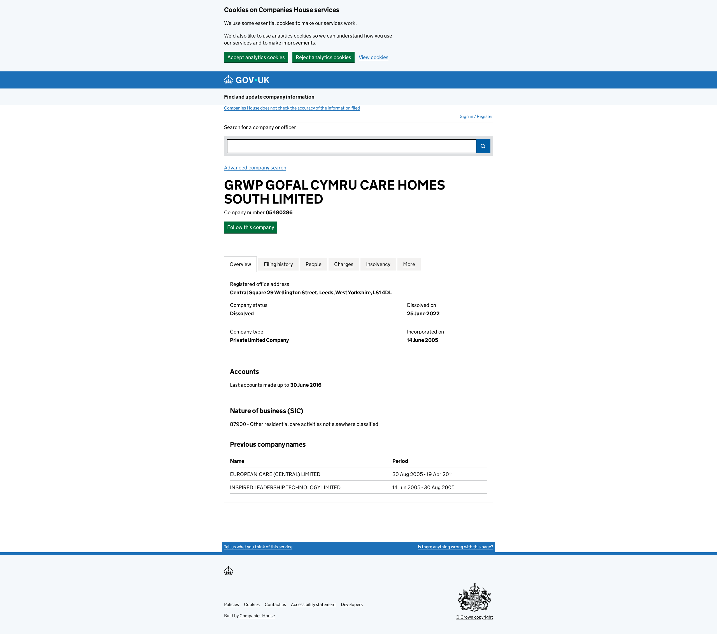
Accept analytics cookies (256, 57)
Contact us (275, 604)
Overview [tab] (240, 264)
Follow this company (250, 227)
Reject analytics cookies (323, 57)
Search (483, 146)
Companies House (257, 615)
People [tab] (314, 264)
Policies (231, 604)
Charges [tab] (343, 264)
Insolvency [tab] (378, 264)
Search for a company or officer (260, 127)
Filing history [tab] (278, 264)
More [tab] (409, 264)
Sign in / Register (476, 116)
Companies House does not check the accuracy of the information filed (292, 108)
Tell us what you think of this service (258, 546)
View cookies (373, 57)
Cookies (252, 604)
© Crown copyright (474, 617)
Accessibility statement (313, 604)
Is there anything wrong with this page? (455, 546)
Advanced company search (255, 167)
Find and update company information (269, 97)
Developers (352, 604)
